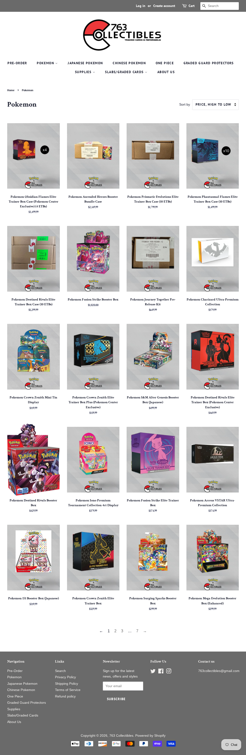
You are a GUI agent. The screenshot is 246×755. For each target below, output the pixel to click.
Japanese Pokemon (85, 63)
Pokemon (46, 63)
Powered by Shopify (150, 735)
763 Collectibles (121, 735)
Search (60, 671)
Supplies (84, 72)
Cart (192, 6)
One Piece (165, 63)
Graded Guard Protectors (209, 63)
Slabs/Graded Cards (125, 72)
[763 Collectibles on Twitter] (153, 672)
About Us (166, 72)
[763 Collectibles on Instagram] (168, 672)
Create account (164, 6)
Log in (140, 6)
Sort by (184, 104)
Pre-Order (17, 63)
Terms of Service (67, 690)
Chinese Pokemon (129, 63)
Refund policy (65, 696)
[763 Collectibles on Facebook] (161, 672)
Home (10, 90)
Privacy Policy (65, 677)
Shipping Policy (66, 683)
